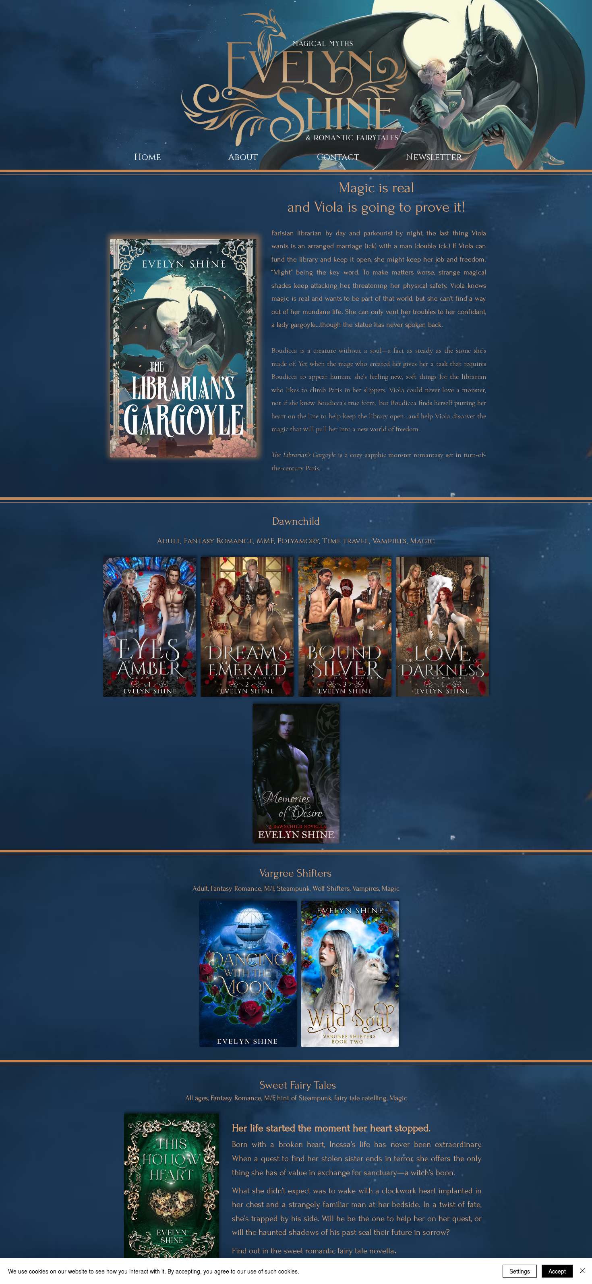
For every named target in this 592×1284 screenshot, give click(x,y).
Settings (519, 1271)
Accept (557, 1271)
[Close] (582, 1271)
